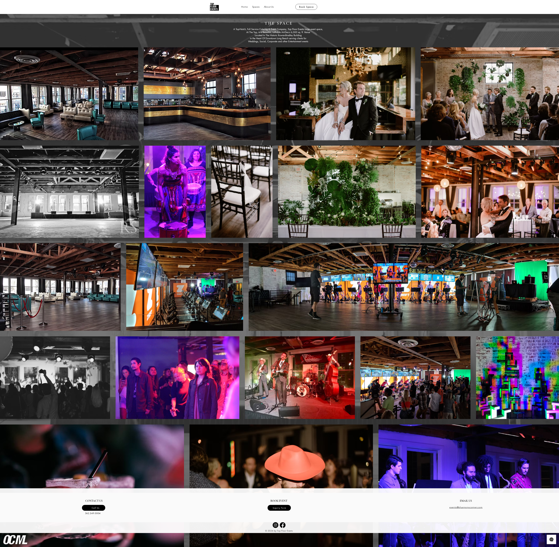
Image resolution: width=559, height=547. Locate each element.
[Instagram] (275, 525)
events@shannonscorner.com (466, 507)
